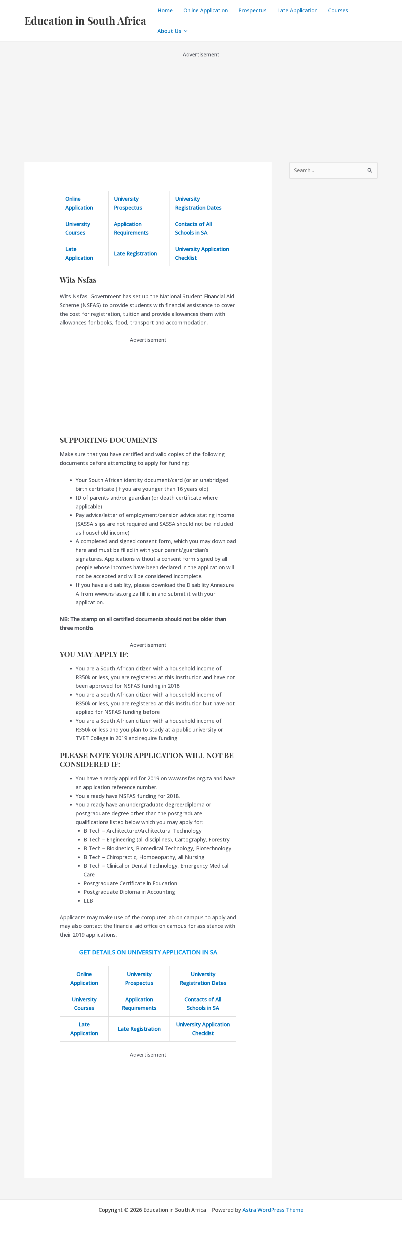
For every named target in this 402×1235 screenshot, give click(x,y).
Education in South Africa (85, 20)
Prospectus (252, 10)
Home (165, 10)
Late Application (297, 10)
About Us (169, 30)
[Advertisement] (201, 100)
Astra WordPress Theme (272, 1209)
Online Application (205, 10)
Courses (338, 10)
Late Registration (135, 253)
